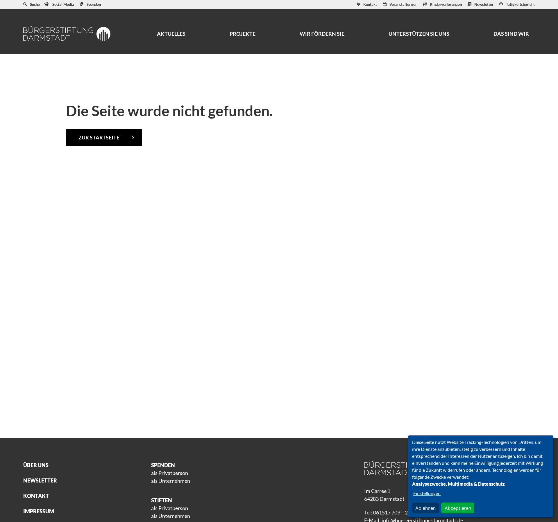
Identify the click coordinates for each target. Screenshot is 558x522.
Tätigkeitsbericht (520, 4)
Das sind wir (511, 34)
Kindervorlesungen (446, 4)
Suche (35, 4)
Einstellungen (427, 493)
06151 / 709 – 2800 (394, 512)
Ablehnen (425, 508)
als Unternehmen (170, 481)
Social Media (63, 4)
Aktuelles (171, 34)
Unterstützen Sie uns (419, 34)
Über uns (36, 465)
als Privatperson (169, 473)
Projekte (242, 34)
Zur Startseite (98, 137)
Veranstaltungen (403, 4)
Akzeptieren (458, 508)
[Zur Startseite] (66, 33)
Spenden (94, 4)
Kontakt (370, 4)
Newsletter (483, 4)
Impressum (38, 511)
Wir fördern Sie (322, 34)
